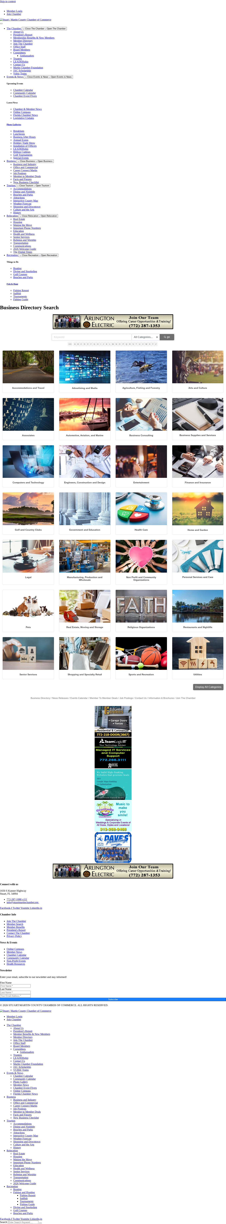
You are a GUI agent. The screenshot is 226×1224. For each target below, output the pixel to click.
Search (3, 1222)
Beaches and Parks (23, 194)
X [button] (149, 344)
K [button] (106, 344)
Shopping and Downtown (26, 206)
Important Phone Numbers (27, 228)
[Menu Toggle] (1, 23)
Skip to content (8, 1)
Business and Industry (24, 164)
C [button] (81, 344)
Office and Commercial (25, 167)
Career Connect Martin (25, 170)
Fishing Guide (27, 1204)
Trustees (17, 58)
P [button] (123, 344)
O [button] (119, 344)
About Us (18, 31)
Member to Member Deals (27, 176)
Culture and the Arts (23, 209)
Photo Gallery (20, 1081)
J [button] (103, 344)
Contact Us (19, 64)
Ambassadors (27, 55)
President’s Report (22, 34)
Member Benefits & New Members (31, 1034)
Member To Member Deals (104, 698)
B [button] (78, 344)
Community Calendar (24, 1078)
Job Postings (19, 173)
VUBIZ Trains (21, 1070)
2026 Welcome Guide (24, 249)
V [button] (142, 344)
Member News (21, 1084)
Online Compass (22, 1090)
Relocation (12, 1150)
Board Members (21, 49)
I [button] (100, 344)
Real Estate (19, 219)
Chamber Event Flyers (25, 1087)
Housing (17, 222)
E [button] (88, 344)
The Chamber (14, 1025)
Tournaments (26, 1201)
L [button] (109, 344)
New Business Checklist (26, 182)
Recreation (12, 1186)
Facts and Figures (22, 179)
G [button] (94, 344)
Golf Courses (20, 1210)
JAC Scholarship (22, 70)
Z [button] (156, 344)
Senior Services (21, 237)
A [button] (74, 344)
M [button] (113, 344)
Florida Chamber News (25, 1093)
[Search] (40, 1223)
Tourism (11, 1120)
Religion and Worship (24, 240)
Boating (17, 1189)
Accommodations (22, 188)
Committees (19, 52)
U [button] (139, 344)
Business (11, 1096)
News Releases (60, 698)
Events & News (15, 1073)
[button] (208, 687)
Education (18, 231)
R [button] (130, 344)
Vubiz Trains (20, 73)
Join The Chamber (23, 43)
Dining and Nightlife (24, 191)
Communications (22, 246)
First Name (6, 982)
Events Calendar (79, 698)
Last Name (5, 989)
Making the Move (22, 225)
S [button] (133, 344)
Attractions (19, 197)
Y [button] (152, 344)
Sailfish (24, 1198)
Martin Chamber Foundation (28, 67)
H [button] (97, 344)
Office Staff (19, 46)
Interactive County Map (25, 200)
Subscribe (113, 999)
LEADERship (20, 61)
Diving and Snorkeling (25, 1207)
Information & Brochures (161, 698)
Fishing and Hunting (24, 1192)
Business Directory (40, 698)
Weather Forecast (22, 203)
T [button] (136, 344)
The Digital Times (22, 252)
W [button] (146, 344)
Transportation (20, 243)
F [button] (91, 344)
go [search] (168, 336)
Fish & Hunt (12, 284)
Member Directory (23, 40)
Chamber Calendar (23, 1076)
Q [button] (126, 344)
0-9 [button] (70, 344)
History (17, 212)
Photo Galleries (14, 124)
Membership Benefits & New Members (33, 37)
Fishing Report (27, 1195)
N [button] (116, 344)
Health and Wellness (24, 234)
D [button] (84, 344)
